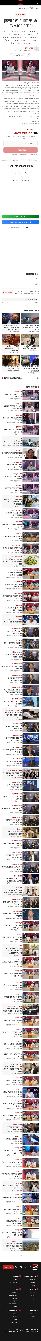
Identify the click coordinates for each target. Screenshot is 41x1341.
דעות (33, 1310)
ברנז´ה (33, 1300)
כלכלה (15, 1334)
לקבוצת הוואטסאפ (19, 217)
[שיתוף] (24, 55)
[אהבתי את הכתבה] (25, 173)
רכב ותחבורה (13, 1319)
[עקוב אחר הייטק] (22, 160)
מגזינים (32, 1329)
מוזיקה (15, 1316)
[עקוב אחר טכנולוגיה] (31, 160)
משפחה (32, 1316)
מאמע (33, 1332)
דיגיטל (15, 1321)
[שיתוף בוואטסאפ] (29, 55)
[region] (20, 70)
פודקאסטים (13, 1297)
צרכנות (15, 1329)
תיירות (15, 1313)
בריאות (15, 1332)
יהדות (33, 1313)
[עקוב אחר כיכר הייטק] (11, 160)
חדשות (32, 1294)
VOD (15, 1294)
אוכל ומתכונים (13, 1310)
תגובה (3, 303)
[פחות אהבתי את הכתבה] (15, 173)
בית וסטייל (14, 1307)
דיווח (8, 303)
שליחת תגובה (7, 292)
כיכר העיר (14, 1337)
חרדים (33, 1297)
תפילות (32, 1307)
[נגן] (20, 70)
